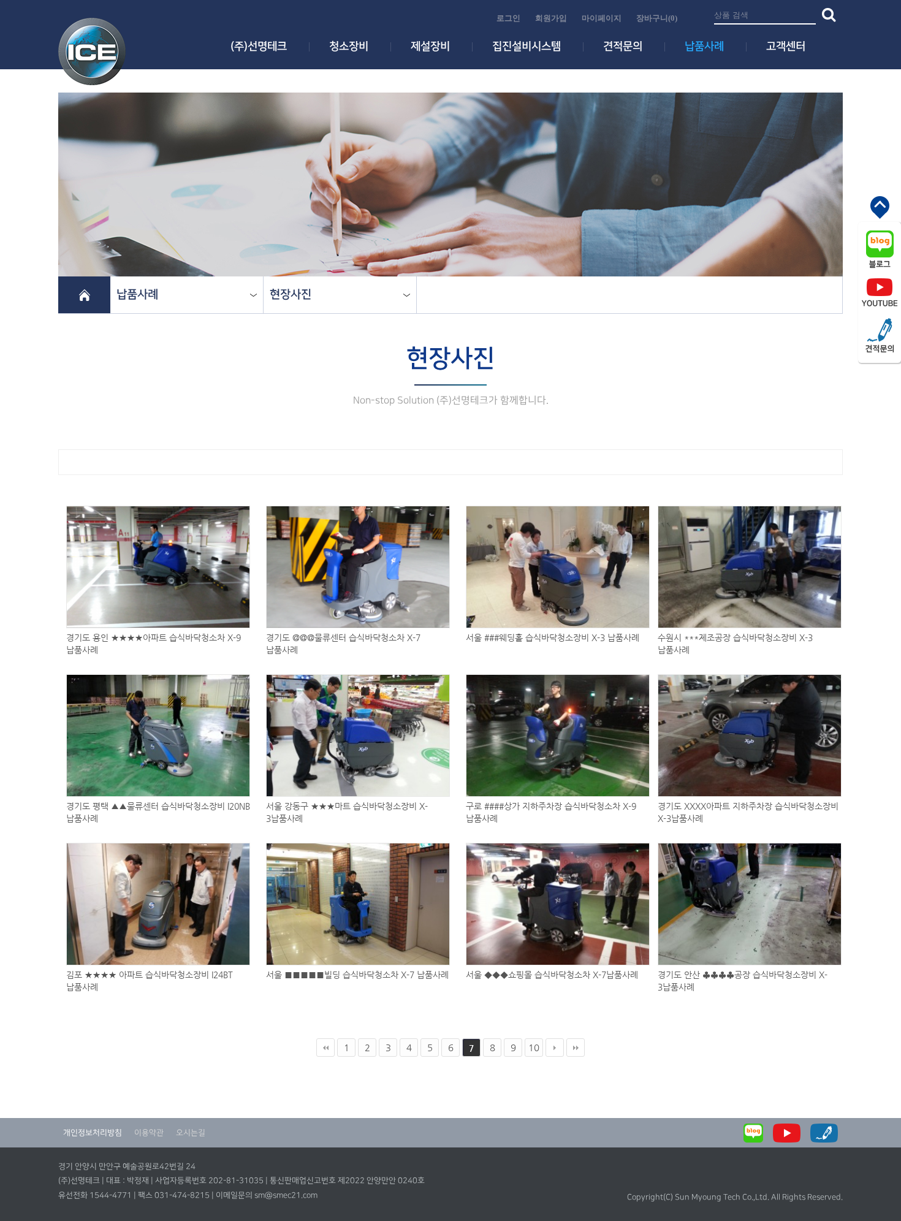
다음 (555, 1047)
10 (533, 1047)
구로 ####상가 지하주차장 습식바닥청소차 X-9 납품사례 (551, 806)
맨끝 (575, 1047)
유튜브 (879, 292)
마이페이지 (602, 18)
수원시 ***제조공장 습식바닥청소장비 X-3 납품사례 (735, 638)
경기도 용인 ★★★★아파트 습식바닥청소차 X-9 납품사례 (153, 638)
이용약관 (149, 1132)
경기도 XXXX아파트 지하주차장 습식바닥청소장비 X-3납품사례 (748, 806)
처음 (325, 1047)
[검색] (825, 14)
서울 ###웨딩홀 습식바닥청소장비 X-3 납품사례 (552, 637)
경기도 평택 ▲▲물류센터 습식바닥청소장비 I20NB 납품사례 (158, 806)
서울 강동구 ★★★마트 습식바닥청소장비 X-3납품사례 (347, 806)
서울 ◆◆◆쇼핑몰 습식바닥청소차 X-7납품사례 (552, 974)
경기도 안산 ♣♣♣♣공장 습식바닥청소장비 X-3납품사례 (742, 975)
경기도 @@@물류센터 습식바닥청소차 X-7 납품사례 (343, 638)
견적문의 (879, 335)
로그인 (508, 18)
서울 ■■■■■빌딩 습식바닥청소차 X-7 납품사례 (357, 974)
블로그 (879, 249)
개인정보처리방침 (92, 1132)
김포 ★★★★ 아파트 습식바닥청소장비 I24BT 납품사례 (149, 975)
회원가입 (551, 18)
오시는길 (190, 1132)
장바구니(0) (656, 18)
